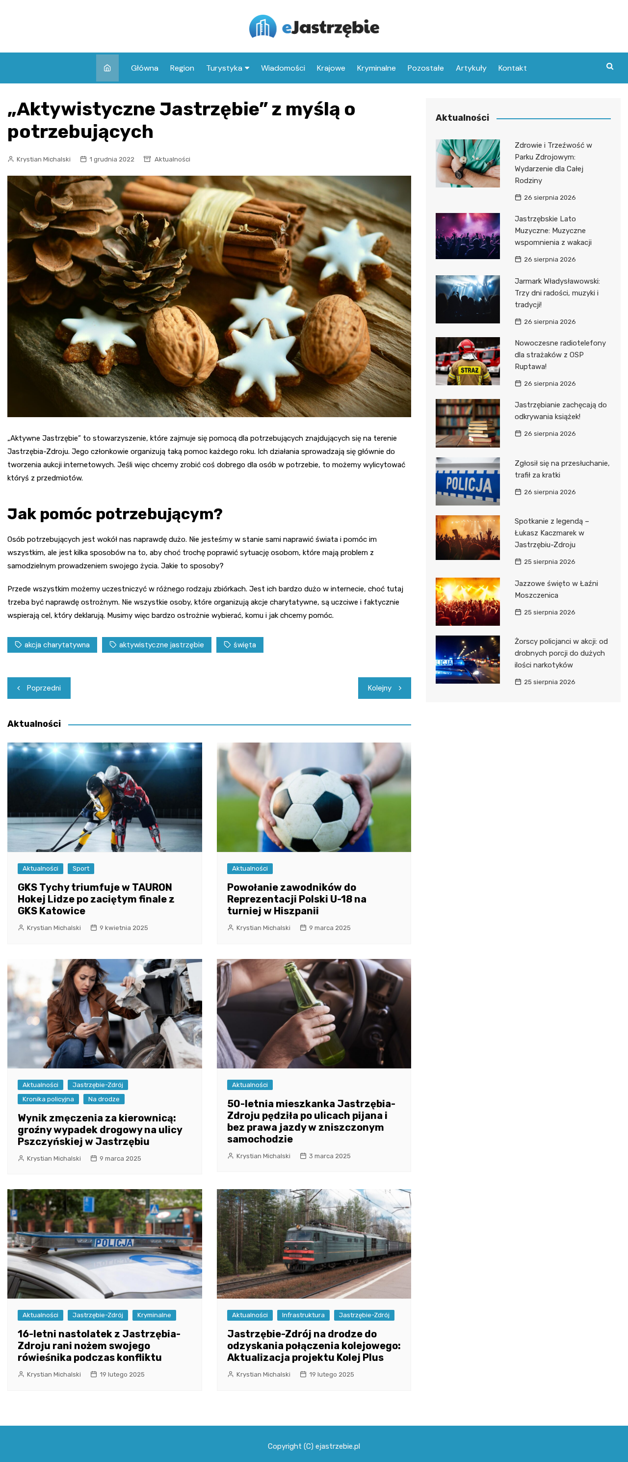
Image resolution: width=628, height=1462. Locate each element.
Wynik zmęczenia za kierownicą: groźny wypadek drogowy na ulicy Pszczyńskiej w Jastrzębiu (100, 1129)
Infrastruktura (303, 1315)
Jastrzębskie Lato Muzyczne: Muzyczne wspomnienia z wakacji (553, 230)
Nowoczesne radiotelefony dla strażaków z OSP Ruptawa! (560, 355)
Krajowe (331, 68)
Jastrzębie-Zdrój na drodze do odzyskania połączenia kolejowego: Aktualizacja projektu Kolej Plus (314, 1345)
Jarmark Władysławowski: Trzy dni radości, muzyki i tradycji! (557, 293)
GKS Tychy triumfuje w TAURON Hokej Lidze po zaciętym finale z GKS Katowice (96, 899)
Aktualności (172, 159)
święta (245, 645)
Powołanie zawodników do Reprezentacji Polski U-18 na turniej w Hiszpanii (296, 899)
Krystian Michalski (44, 159)
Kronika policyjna (48, 1099)
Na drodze (104, 1099)
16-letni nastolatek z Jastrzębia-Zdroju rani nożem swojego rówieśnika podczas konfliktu (99, 1345)
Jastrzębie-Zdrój (98, 1085)
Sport (81, 868)
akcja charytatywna (57, 645)
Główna (144, 68)
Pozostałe (426, 68)
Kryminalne (376, 68)
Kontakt (512, 68)
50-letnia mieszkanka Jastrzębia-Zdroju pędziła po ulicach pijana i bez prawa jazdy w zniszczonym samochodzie (311, 1121)
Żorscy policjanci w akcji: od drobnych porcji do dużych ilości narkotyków (561, 653)
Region (182, 68)
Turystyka (224, 68)
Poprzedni (44, 688)
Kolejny (380, 688)
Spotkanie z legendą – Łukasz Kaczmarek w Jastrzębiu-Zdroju (552, 533)
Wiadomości (283, 68)
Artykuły (471, 68)
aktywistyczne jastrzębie (161, 645)
